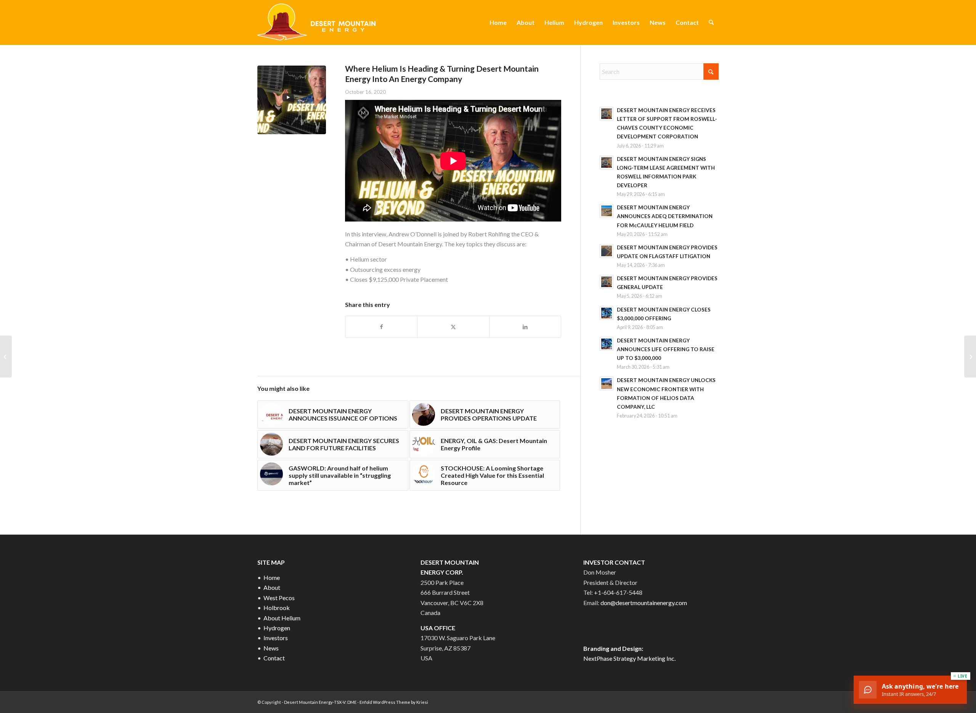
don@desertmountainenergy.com (643, 602)
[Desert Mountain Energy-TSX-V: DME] (317, 22)
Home (271, 577)
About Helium (281, 617)
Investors (275, 637)
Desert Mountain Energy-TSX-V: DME (320, 702)
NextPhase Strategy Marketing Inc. (629, 658)
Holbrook (276, 607)
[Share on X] (453, 326)
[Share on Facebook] (381, 326)
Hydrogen (276, 627)
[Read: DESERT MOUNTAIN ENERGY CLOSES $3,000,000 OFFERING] (606, 313)
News (271, 648)
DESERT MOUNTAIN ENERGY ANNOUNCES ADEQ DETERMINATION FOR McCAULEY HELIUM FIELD (665, 216)
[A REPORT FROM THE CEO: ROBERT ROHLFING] (970, 356)
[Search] (711, 22)
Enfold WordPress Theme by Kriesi (394, 702)
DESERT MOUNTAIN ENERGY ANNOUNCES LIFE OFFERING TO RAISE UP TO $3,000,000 (665, 349)
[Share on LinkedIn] (525, 326)
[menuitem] (498, 22)
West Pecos (279, 597)
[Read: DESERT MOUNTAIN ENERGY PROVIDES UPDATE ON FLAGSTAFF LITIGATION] (606, 251)
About (271, 587)
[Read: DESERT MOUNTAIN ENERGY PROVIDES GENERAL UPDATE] (606, 282)
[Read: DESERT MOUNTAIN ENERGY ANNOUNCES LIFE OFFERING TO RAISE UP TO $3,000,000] (606, 344)
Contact (274, 658)
